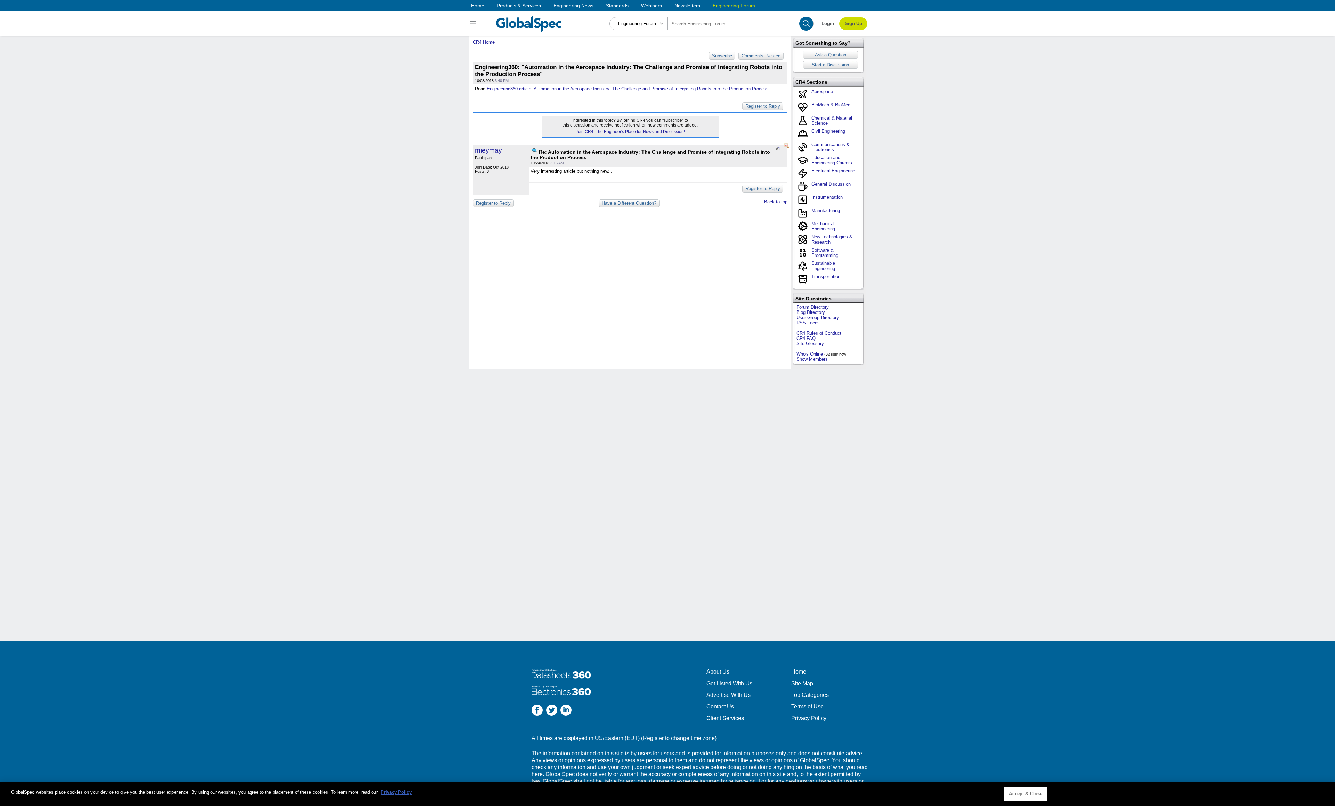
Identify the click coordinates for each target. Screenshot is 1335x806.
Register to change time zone (679, 738)
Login (828, 23)
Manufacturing (825, 210)
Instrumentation (827, 197)
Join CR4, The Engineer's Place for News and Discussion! (630, 131)
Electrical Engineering (833, 170)
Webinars (651, 5)
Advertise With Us (728, 695)
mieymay (488, 150)
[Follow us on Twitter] (551, 711)
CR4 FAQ (806, 338)
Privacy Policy (808, 718)
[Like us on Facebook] (537, 711)
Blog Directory (810, 312)
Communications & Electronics (830, 147)
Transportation (825, 276)
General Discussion (831, 184)
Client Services (725, 718)
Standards (617, 5)
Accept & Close (1025, 793)
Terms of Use (807, 706)
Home (477, 5)
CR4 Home (484, 42)
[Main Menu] (474, 23)
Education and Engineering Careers (831, 160)
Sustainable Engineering (823, 266)
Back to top (775, 201)
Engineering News (573, 5)
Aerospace (822, 91)
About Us (717, 672)
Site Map (802, 683)
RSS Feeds (808, 322)
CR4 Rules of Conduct (818, 333)
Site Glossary (810, 343)
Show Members (812, 359)
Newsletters (687, 5)
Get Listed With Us (729, 683)
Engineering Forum (734, 5)
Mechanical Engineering (823, 226)
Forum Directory (812, 307)
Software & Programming (824, 252)
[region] (667, 794)
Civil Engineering (828, 131)
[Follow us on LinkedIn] (566, 711)
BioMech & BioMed (830, 104)
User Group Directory (817, 317)
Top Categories (810, 695)
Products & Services (519, 5)
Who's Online (809, 354)
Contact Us (720, 706)
